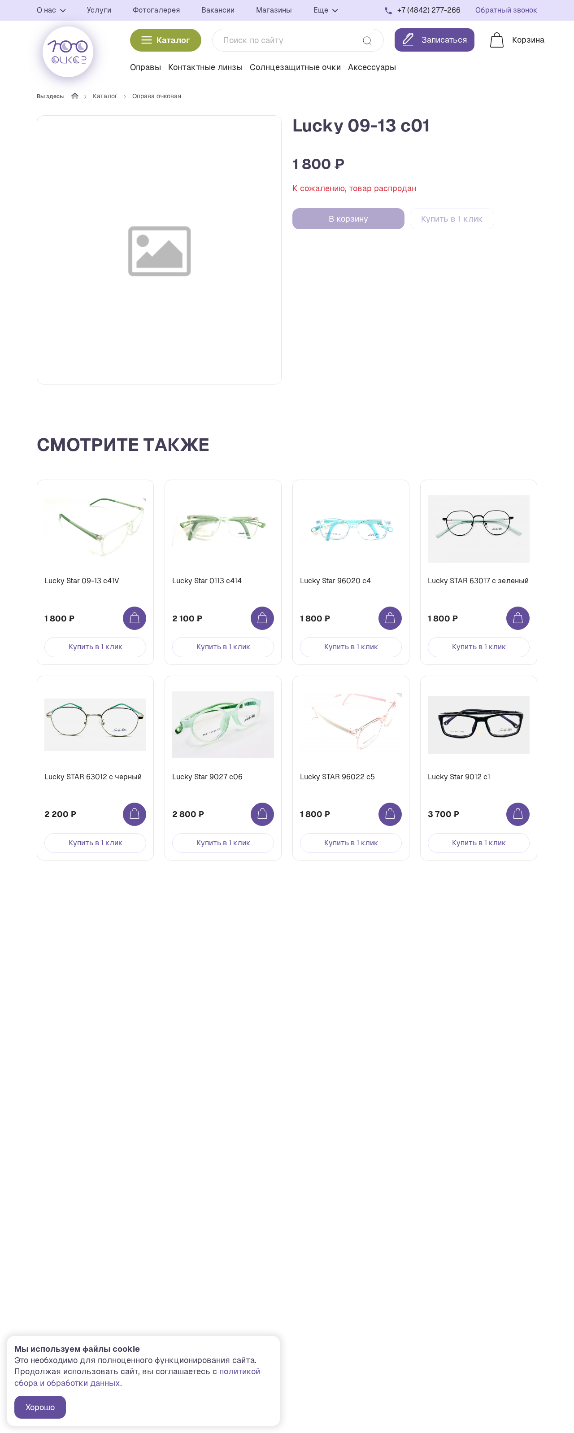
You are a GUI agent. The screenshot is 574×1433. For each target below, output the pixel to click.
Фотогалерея (156, 10)
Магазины (274, 10)
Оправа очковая (156, 96)
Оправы (145, 67)
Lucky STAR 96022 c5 (337, 777)
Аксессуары (372, 67)
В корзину (348, 218)
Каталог (173, 40)
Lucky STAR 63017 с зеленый (478, 581)
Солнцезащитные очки (295, 67)
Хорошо (40, 1407)
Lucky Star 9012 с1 (459, 777)
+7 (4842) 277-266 (429, 10)
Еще (321, 10)
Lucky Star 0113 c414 (207, 581)
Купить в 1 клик (452, 218)
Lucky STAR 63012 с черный (93, 777)
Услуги (99, 10)
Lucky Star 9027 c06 (207, 777)
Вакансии (218, 10)
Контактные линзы (205, 67)
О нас (47, 10)
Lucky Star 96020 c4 (335, 581)
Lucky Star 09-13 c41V (81, 581)
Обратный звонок (506, 10)
